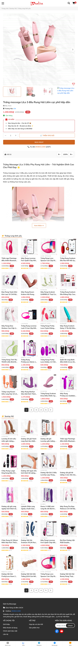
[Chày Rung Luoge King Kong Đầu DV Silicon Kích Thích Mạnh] (10, 461)
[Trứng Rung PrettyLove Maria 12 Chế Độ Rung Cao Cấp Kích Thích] (29, 348)
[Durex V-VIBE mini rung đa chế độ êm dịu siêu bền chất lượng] (49, 495)
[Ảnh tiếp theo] (33, 95)
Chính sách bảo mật (10, 631)
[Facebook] (57, 631)
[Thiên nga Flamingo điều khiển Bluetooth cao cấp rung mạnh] (10, 246)
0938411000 (40, 147)
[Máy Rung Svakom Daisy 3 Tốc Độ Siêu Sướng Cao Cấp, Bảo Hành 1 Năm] (68, 314)
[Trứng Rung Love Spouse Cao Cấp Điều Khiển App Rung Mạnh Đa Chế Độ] (49, 246)
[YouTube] (61, 631)
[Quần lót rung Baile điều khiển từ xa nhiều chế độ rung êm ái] (68, 348)
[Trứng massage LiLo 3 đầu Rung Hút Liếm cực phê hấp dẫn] (39, 50)
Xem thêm (38, 225)
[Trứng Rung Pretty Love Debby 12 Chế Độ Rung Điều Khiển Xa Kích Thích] (49, 348)
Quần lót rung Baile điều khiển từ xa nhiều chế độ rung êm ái (68, 362)
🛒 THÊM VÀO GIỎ (47, 135)
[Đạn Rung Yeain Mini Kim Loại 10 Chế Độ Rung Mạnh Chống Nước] (10, 280)
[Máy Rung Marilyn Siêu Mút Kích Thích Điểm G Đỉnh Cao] (29, 382)
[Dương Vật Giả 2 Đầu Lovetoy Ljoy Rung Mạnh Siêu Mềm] (49, 461)
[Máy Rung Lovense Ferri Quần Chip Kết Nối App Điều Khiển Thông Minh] (29, 246)
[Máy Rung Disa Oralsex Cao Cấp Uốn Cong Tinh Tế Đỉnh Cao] (10, 314)
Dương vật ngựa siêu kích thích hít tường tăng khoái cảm (29, 473)
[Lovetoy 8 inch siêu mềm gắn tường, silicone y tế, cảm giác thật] (10, 427)
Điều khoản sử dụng (10, 628)
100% (65, 154)
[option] (12, 92)
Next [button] (72, 49)
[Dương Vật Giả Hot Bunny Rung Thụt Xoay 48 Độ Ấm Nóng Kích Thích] (68, 562)
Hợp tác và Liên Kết (36, 624)
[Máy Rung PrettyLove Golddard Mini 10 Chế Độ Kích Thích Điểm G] (68, 382)
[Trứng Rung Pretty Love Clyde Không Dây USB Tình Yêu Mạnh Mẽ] (49, 314)
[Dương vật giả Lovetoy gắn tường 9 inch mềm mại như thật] (49, 427)
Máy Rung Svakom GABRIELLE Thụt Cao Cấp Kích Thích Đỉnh (49, 294)
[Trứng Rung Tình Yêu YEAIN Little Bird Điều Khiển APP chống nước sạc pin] (10, 348)
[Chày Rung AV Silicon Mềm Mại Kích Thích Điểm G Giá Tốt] (10, 528)
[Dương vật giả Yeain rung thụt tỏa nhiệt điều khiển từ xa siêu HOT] (29, 427)
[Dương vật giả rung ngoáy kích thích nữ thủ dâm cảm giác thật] (10, 495)
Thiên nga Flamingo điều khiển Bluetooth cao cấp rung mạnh (9, 260)
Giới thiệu (6, 624)
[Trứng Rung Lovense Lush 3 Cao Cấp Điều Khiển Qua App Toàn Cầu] (29, 314)
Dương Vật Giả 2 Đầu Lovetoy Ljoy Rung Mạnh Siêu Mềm (49, 475)
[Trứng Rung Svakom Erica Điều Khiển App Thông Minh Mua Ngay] (49, 382)
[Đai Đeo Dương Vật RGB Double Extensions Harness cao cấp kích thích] (68, 528)
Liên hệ (5, 634)
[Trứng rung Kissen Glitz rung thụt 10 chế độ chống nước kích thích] (10, 382)
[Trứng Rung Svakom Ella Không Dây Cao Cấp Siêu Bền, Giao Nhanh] (68, 280)
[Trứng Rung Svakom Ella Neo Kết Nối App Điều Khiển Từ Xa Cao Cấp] (68, 246)
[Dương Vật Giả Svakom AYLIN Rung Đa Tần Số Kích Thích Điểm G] (29, 528)
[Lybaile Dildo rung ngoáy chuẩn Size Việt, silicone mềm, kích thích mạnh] (29, 495)
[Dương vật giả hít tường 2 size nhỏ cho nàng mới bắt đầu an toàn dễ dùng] (68, 461)
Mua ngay (39, 142)
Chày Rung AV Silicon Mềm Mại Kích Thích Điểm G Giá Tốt (10, 542)
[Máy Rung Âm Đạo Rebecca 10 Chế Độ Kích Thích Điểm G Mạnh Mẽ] (68, 495)
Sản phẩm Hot (34, 628)
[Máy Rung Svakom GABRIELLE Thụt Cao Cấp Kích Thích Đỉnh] (49, 280)
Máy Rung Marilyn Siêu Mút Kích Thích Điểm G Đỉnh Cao (28, 394)
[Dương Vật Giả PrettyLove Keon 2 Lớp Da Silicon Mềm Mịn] (10, 562)
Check (70, 626)
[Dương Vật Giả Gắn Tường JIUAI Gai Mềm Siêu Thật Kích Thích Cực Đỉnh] (29, 562)
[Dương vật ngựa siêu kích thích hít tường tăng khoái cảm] (29, 461)
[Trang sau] (51, 410)
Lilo (15, 108)
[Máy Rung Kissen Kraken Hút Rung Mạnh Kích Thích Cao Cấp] (29, 280)
